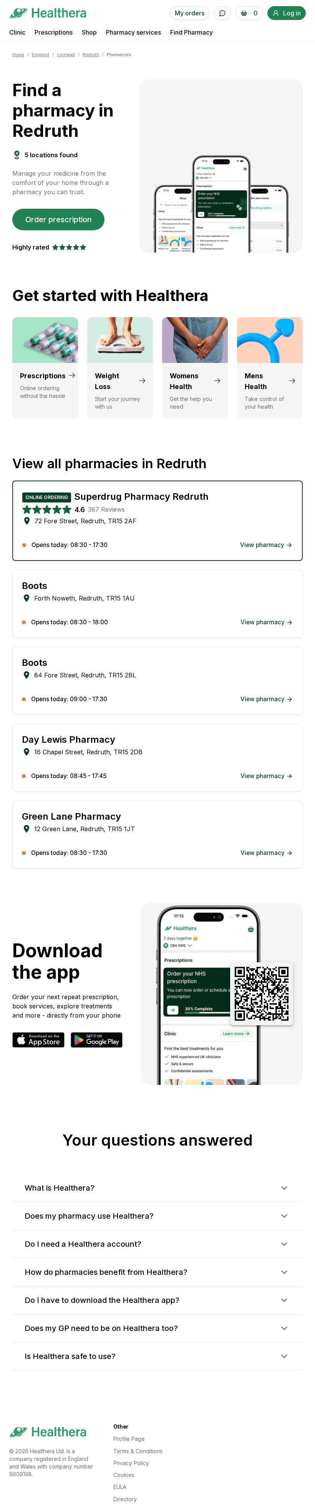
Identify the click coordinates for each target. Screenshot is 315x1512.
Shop (89, 32)
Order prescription (58, 219)
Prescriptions (54, 32)
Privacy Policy (131, 1463)
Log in (292, 13)
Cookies (123, 1475)
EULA (119, 1487)
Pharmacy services (133, 32)
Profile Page (129, 1438)
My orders (189, 13)
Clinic (17, 32)
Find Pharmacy (191, 32)
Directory (125, 1499)
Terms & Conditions (137, 1451)
